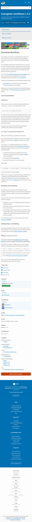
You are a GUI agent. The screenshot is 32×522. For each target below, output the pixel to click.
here (18, 172)
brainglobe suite (18, 240)
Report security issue (16, 453)
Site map (23, 519)
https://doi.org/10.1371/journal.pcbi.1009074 (17, 255)
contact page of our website (20, 231)
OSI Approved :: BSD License (9, 352)
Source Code (6, 275)
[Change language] (29, 2)
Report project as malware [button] (16, 374)
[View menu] (25, 2)
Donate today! (16, 395)
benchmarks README (6, 219)
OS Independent (7, 356)
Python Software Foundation (18, 517)
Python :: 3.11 (6, 362)
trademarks (8, 517)
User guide (15, 409)
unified (12, 178)
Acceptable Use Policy (15, 459)
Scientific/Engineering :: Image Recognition (13, 369)
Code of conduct (15, 455)
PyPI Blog (15, 421)
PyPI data (4, 281)
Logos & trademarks (16, 426)
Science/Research (7, 347)
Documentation (6, 270)
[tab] (16, 30)
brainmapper (6, 83)
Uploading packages (15, 407)
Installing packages (15, 406)
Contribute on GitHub (15, 438)
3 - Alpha (5, 341)
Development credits (15, 443)
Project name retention (15, 411)
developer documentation (19, 90)
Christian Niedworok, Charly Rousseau (14, 315)
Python (5, 360)
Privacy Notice (15, 457)
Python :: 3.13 (6, 365)
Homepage (5, 272)
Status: (16, 392)
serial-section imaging (22, 146)
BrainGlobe (6, 295)
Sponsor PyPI (16, 442)
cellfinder (16, 140)
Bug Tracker (6, 268)
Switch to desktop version (16, 463)
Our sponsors (16, 428)
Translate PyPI (15, 440)
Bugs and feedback (16, 436)
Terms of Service (15, 451)
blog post (16, 180)
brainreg (17, 158)
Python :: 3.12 (6, 363)
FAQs (16, 413)
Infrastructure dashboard (15, 423)
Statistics (16, 425)
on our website (22, 77)
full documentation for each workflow (18, 74)
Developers (6, 346)
